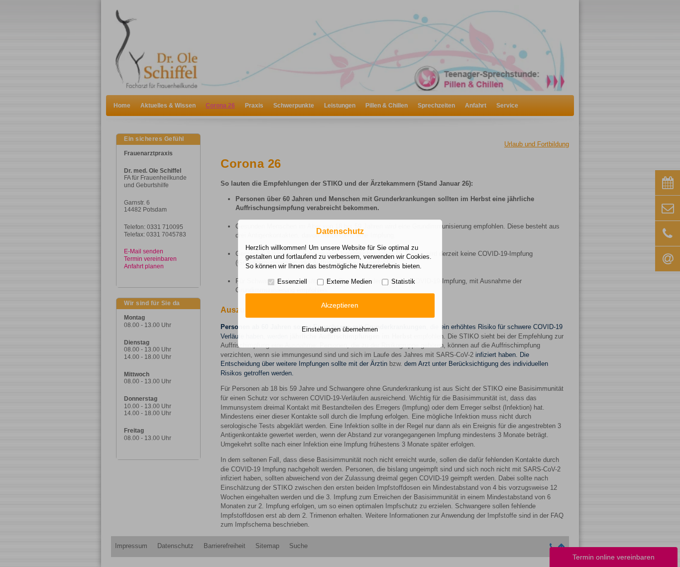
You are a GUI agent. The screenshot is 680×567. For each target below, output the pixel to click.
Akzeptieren (339, 306)
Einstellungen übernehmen (340, 329)
